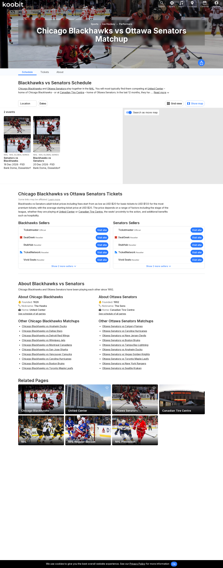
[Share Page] (201, 62)
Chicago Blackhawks (30, 88)
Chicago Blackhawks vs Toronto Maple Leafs (47, 368)
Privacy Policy (137, 563)
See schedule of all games (32, 313)
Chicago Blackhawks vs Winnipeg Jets (43, 340)
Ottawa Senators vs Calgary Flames (122, 326)
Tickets (44, 72)
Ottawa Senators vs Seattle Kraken (122, 368)
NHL (91, 88)
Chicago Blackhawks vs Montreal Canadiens (47, 344)
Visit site (102, 230)
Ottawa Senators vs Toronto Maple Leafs (125, 358)
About (59, 72)
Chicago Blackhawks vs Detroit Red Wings (45, 335)
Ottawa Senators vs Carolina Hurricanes (124, 330)
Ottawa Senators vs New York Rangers (124, 363)
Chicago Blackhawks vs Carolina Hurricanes (46, 358)
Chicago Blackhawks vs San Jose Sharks (45, 349)
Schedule (27, 72)
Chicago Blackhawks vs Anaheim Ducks (44, 326)
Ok (174, 564)
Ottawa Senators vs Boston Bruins (121, 340)
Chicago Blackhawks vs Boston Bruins (43, 363)
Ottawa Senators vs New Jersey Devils (124, 335)
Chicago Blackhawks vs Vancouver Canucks (47, 354)
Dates (43, 103)
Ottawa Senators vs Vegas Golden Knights (126, 354)
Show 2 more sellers (62, 266)
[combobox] (27, 103)
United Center (155, 88)
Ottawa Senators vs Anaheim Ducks (122, 349)
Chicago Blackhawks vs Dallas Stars (42, 330)
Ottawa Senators (56, 88)
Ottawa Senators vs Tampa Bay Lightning (125, 344)
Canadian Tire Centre (72, 92)
